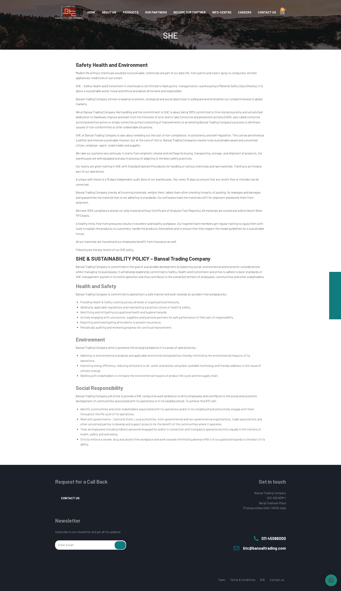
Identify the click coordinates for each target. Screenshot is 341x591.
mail (335, 301)
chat (335, 278)
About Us (109, 12)
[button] (331, 580)
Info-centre (221, 12)
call (335, 290)
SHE (262, 580)
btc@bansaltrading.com (264, 548)
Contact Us (70, 498)
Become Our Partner (189, 12)
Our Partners (156, 12)
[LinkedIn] (80, 580)
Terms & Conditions (242, 580)
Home (91, 12)
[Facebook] (57, 580)
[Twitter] (65, 580)
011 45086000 (273, 538)
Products (131, 12)
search (335, 313)
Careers (244, 12)
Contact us (267, 12)
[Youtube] (72, 580)
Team (221, 580)
